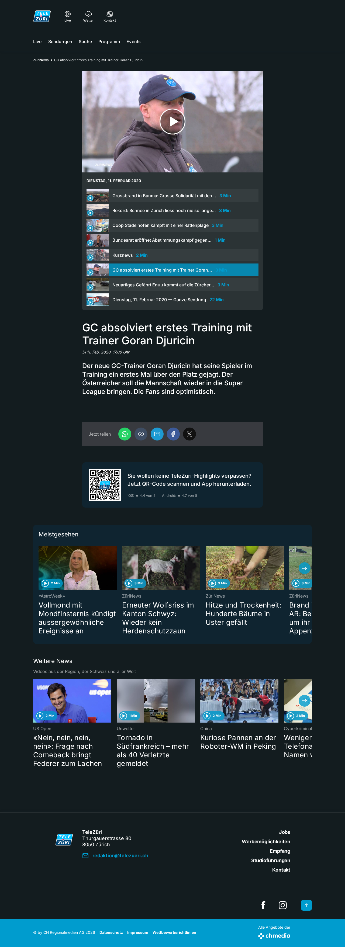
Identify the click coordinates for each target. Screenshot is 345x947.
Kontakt (281, 870)
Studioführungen (270, 860)
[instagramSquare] (282, 905)
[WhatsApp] (124, 434)
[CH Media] (274, 935)
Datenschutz (111, 932)
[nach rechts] (304, 568)
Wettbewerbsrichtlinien (174, 932)
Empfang (280, 851)
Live (37, 41)
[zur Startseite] (42, 16)
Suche (85, 41)
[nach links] (40, 568)
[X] (189, 434)
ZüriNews (41, 60)
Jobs (284, 832)
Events (133, 41)
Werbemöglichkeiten (266, 841)
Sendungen (60, 41)
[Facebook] (173, 434)
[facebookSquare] (263, 905)
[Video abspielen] (172, 121)
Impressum (137, 932)
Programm (109, 41)
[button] (140, 434)
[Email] (157, 434)
